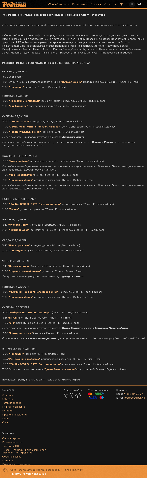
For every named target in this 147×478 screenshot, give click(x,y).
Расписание (79, 4)
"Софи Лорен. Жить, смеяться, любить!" (34, 126)
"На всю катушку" (19, 266)
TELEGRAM (78, 395)
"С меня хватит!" (19, 121)
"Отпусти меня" (18, 224)
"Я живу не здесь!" (21, 333)
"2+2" (12, 323)
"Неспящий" (16, 87)
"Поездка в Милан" (21, 180)
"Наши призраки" (19, 245)
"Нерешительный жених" (25, 132)
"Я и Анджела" (18, 106)
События (95, 4)
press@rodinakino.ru (131, 397)
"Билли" (14, 209)
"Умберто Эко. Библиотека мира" (30, 312)
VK (68, 395)
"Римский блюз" (19, 161)
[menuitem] (58, 4)
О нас (107, 4)
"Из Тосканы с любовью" (24, 101)
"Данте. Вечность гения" (59, 369)
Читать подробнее (34, 474)
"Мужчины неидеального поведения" (33, 292)
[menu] (73, 4)
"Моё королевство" (21, 175)
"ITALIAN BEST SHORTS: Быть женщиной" (35, 204)
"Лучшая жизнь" (71, 82)
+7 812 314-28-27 (131, 394)
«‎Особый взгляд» (58, 4)
